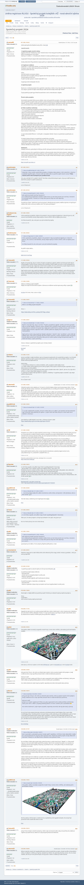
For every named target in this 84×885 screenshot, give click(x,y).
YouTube (23, 292)
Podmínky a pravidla (70, 881)
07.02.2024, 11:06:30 (25, 590)
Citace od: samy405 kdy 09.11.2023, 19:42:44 (33, 193)
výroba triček (27, 17)
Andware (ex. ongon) (12, 213)
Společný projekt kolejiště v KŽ (44, 13)
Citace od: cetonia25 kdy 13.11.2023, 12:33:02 (33, 407)
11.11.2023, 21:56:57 (25, 299)
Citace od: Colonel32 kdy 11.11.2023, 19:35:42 (33, 323)
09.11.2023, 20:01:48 (25, 190)
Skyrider (11, 464)
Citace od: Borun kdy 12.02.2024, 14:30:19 (32, 732)
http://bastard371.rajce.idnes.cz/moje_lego (30, 481)
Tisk (77, 37)
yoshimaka (11, 167)
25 (16, 323)
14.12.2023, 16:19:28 (25, 566)
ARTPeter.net (46, 664)
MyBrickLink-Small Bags (26, 255)
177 (17, 262)
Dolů (7, 37)
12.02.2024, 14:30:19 (25, 690)
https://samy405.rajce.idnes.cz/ (28, 162)
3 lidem (22, 455)
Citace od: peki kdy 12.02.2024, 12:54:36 (32, 694)
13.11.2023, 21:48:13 (25, 464)
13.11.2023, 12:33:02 (25, 384)
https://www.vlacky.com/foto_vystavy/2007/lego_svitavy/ (35, 312)
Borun (10, 691)
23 (16, 629)
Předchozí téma (67, 33)
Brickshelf (23, 348)
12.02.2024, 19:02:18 (25, 828)
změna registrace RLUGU (17, 13)
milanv (10, 355)
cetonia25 (11, 384)
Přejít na (55, 872)
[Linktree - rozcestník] (7, 443)
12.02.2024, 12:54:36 (25, 669)
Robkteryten (12, 233)
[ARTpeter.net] (7, 642)
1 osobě (22, 182)
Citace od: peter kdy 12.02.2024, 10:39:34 (32, 783)
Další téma (75, 33)
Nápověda (62, 881)
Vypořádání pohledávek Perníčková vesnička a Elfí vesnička (45, 17)
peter (10, 627)
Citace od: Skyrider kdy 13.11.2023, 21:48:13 (33, 491)
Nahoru (8, 865)
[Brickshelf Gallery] (7, 333)
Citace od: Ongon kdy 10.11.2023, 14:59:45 (33, 236)
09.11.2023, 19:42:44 (25, 42)
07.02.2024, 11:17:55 (25, 608)
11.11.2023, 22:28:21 (25, 319)
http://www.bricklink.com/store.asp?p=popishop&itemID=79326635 (39, 483)
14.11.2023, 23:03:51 (25, 550)
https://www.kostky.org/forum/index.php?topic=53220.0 (35, 421)
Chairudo (11, 281)
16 (16, 235)
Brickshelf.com (58, 664)
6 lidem (22, 662)
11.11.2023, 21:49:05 (25, 281)
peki (9, 531)
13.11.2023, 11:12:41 (25, 354)
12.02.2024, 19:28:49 (25, 848)
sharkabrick (12, 550)
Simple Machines (15, 881)
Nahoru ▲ (77, 881)
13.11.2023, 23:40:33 (25, 509)
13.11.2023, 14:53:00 (25, 430)
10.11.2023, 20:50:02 (25, 232)
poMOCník (11, 404)
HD (9, 430)
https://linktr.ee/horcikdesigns (27, 459)
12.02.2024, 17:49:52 (25, 779)
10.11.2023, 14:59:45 (25, 213)
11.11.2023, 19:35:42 (25, 260)
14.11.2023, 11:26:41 (25, 531)
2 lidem (22, 159)
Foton (10, 510)
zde (47, 45)
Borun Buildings (24, 724)
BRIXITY (53, 614)
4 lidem (22, 621)
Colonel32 (11, 260)
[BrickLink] (7, 244)
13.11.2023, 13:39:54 (25, 404)
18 (16, 535)
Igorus (10, 320)
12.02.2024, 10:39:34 (25, 627)
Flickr (40, 292)
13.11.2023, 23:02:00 (25, 487)
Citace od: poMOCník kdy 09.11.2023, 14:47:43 (33, 170)
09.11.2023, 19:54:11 (25, 167)
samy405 (11, 42)
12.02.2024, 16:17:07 (25, 729)
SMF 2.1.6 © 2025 (7, 881)
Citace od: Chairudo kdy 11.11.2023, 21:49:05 (33, 302)
